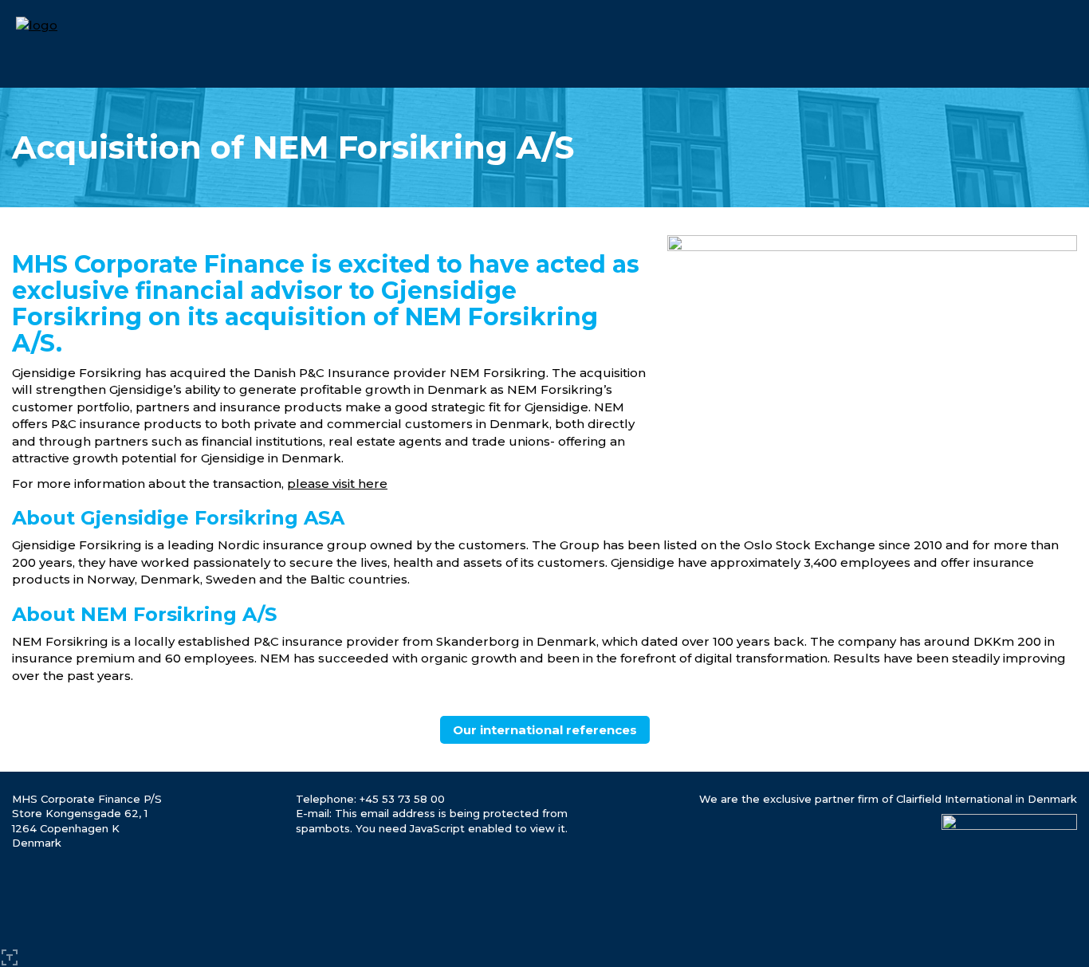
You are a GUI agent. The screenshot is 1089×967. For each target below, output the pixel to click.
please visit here (337, 483)
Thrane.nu (9, 957)
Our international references (545, 729)
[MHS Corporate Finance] (36, 24)
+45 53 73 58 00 (402, 798)
